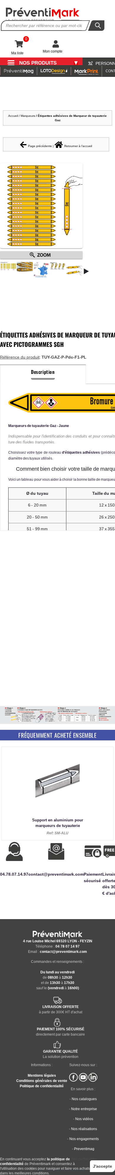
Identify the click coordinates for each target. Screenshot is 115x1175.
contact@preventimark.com (63, 952)
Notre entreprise (84, 1109)
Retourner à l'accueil (78, 146)
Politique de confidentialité (42, 1086)
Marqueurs (28, 115)
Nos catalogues (84, 1099)
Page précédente (40, 146)
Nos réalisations (84, 1129)
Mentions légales (42, 1075)
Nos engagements (84, 1139)
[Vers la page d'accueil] (43, 14)
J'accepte (102, 1166)
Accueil (13, 115)
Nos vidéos (84, 1119)
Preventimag (84, 1149)
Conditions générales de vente (41, 1081)
